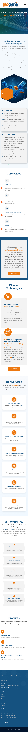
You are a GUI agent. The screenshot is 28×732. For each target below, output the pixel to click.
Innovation (8, 184)
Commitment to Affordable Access (14, 199)
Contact (3, 705)
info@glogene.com (7, 722)
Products (3, 701)
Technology (3, 703)
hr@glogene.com (5, 687)
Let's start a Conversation (7, 93)
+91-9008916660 (7, 720)
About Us (3, 696)
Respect (7, 225)
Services (3, 698)
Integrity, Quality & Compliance (13, 212)
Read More (14, 273)
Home (2, 694)
